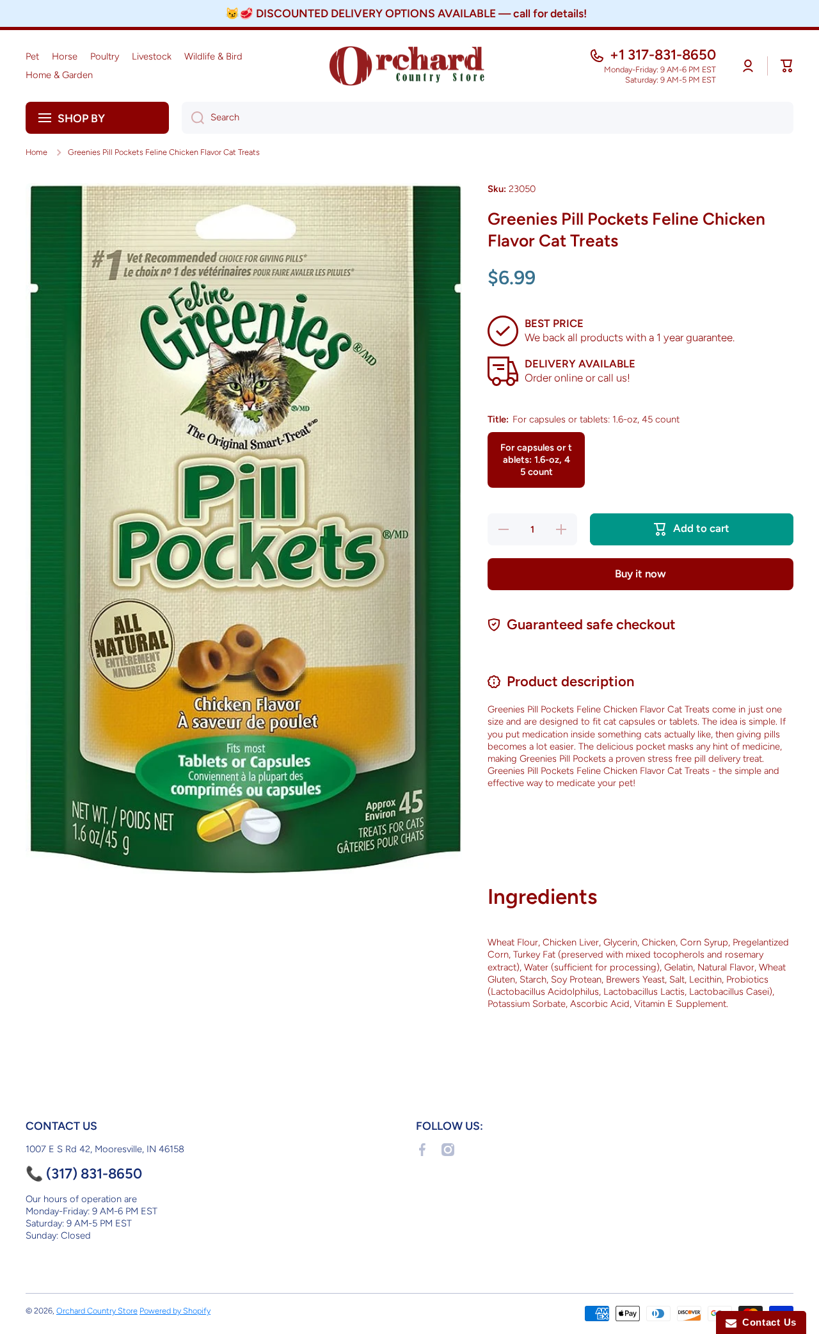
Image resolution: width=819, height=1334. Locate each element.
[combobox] (487, 118)
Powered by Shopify (175, 1310)
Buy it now (640, 573)
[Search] (193, 118)
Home (36, 152)
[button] (787, 66)
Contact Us (766, 1322)
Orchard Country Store (97, 1310)
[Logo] (409, 66)
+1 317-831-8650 (663, 54)
